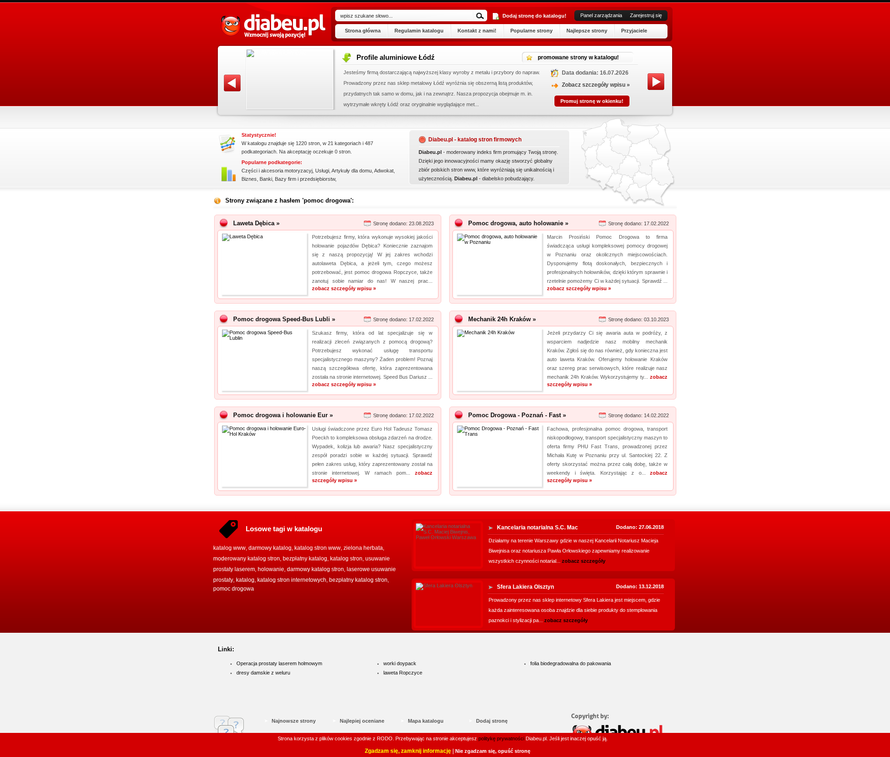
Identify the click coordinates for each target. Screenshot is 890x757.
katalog (245, 580)
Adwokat (384, 170)
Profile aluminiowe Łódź (376, 57)
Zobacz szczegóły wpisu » (577, 85)
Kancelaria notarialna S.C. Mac (537, 527)
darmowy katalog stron (315, 569)
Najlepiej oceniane (362, 721)
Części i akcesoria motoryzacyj (277, 170)
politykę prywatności (501, 738)
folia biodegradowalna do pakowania (570, 663)
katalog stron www (317, 548)
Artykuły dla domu (351, 170)
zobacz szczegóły (583, 561)
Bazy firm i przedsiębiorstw (305, 179)
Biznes (249, 179)
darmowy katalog (270, 548)
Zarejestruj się (646, 15)
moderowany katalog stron (246, 558)
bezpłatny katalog (305, 558)
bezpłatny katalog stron (358, 580)
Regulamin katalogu (419, 30)
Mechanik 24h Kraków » (502, 319)
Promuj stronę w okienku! (572, 101)
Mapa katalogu (426, 721)
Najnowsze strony (294, 721)
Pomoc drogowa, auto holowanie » (518, 223)
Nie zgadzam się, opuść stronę (492, 751)
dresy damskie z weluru (263, 672)
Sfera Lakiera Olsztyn (525, 587)
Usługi (322, 170)
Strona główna (363, 30)
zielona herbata (363, 548)
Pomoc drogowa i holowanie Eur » (283, 415)
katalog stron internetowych (291, 580)
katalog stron (346, 558)
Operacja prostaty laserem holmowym (279, 663)
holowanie (271, 569)
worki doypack (399, 663)
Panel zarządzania (601, 15)
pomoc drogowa (233, 588)
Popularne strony (531, 30)
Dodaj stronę (492, 721)
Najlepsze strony (586, 30)
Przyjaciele (634, 30)
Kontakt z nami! (477, 30)
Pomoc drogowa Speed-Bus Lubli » (284, 319)
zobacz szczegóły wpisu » (344, 288)
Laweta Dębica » (256, 223)
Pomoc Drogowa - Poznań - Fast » (517, 415)
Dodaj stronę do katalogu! (534, 16)
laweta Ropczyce (402, 672)
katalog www (229, 548)
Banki (266, 179)
